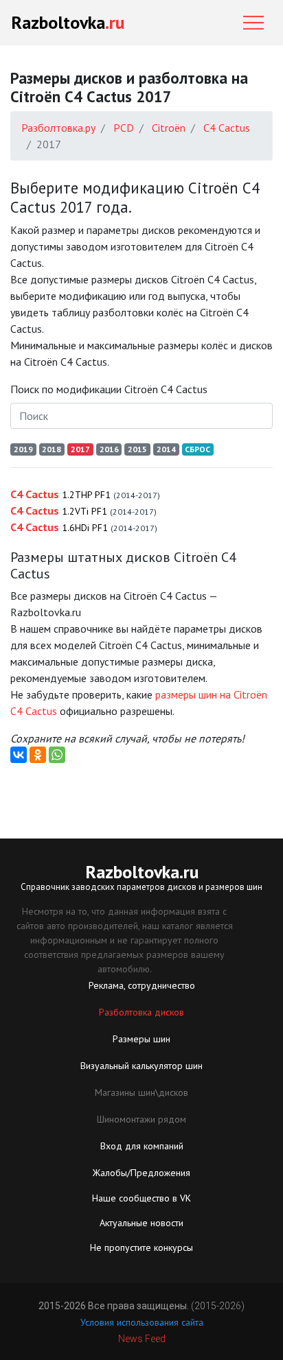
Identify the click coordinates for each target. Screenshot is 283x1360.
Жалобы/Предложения (141, 1172)
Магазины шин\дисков (141, 1092)
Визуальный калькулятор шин (141, 1065)
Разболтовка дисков (141, 1012)
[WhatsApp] (57, 755)
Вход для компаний (141, 1146)
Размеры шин (141, 1039)
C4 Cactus (85, 494)
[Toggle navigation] (253, 23)
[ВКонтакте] (18, 755)
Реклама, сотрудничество (142, 985)
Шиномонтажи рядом (141, 1119)
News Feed (142, 1338)
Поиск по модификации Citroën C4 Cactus (108, 389)
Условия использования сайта (141, 1322)
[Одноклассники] (38, 755)
